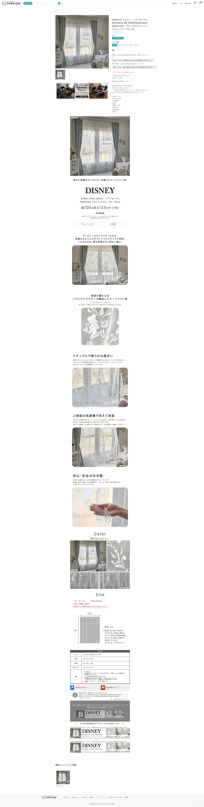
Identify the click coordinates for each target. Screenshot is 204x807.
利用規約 (91, 797)
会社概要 (126, 797)
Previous (55, 92)
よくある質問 (83, 797)
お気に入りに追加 (117, 78)
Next (109, 92)
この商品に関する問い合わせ (120, 75)
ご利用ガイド (175, 3)
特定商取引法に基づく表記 (115, 797)
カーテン (63, 11)
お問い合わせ (188, 3)
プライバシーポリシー (101, 797)
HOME (56, 11)
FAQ (181, 3)
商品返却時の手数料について (120, 81)
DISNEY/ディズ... (60, 786)
